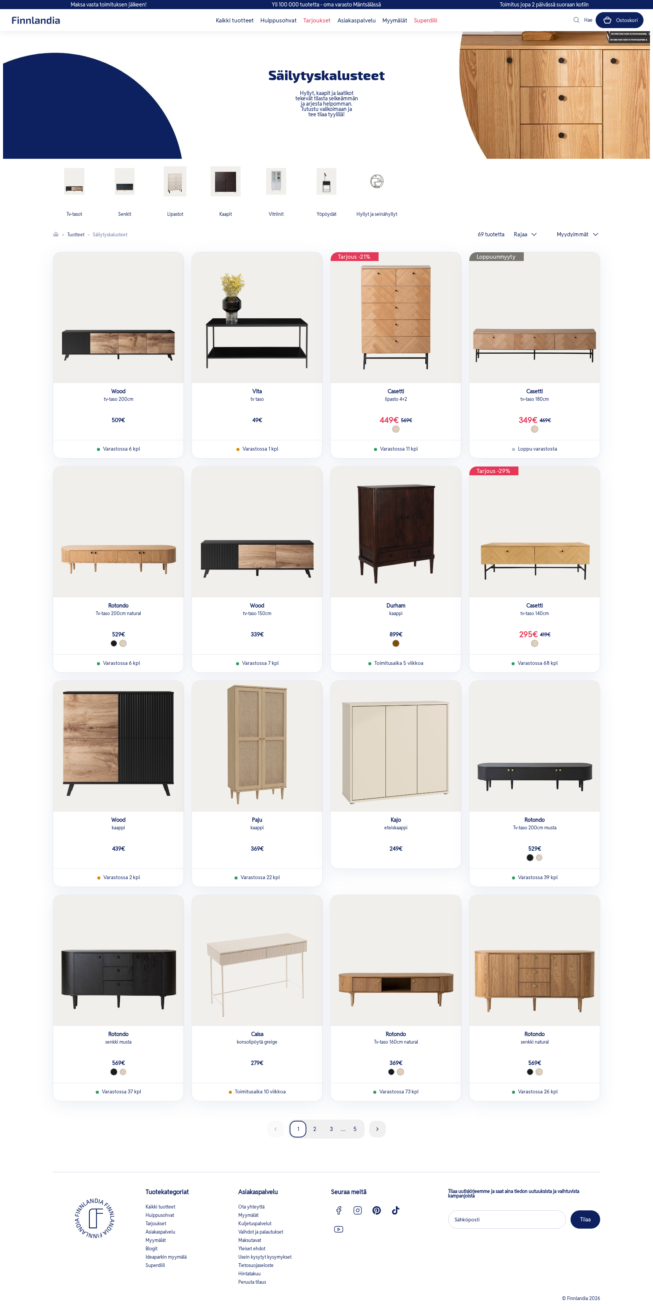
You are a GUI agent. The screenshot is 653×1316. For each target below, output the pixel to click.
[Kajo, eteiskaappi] (395, 745)
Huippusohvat (278, 20)
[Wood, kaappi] (118, 745)
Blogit (151, 1248)
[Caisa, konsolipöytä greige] (257, 960)
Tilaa (585, 1219)
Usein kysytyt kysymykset (265, 1257)
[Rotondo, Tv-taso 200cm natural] (118, 531)
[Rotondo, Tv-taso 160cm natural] (395, 960)
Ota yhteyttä (251, 1207)
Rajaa (520, 234)
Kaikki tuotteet (235, 20)
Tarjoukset (317, 20)
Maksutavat (249, 1240)
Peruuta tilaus (252, 1282)
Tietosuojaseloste (256, 1265)
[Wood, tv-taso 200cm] (118, 317)
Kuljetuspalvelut (254, 1223)
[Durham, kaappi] (395, 531)
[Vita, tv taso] (257, 317)
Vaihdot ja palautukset (260, 1232)
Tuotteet (75, 234)
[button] (582, 20)
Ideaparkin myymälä (166, 1257)
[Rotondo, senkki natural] (534, 960)
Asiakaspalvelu (357, 20)
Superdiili (425, 20)
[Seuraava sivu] (377, 1129)
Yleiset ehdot (251, 1248)
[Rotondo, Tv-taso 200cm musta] (534, 745)
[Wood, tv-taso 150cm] (257, 531)
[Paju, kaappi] (257, 745)
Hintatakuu (249, 1273)
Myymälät (394, 20)
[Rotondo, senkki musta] (118, 960)
